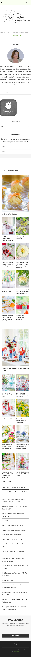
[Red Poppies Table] (8, 408)
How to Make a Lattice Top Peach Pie (14, 487)
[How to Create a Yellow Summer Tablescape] (22, 408)
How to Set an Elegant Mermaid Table (7, 395)
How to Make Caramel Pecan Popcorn (14, 530)
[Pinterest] (26, 2)
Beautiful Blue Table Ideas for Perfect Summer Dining (22, 446)
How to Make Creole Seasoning (12, 539)
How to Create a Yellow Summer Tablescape (21, 420)
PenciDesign (16, 651)
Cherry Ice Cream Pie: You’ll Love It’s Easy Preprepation (7, 264)
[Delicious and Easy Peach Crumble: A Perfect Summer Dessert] (8, 304)
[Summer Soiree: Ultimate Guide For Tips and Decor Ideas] (8, 434)
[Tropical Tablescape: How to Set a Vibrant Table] (22, 461)
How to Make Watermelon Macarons (20, 317)
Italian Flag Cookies (8, 580)
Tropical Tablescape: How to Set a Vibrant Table (22, 473)
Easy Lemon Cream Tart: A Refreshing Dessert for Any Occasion (22, 265)
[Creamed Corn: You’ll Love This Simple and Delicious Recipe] (22, 279)
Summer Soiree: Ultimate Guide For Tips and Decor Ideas (8, 447)
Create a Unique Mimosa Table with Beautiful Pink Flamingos (7, 474)
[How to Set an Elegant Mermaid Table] (8, 382)
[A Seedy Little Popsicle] (22, 226)
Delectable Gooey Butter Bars (11, 535)
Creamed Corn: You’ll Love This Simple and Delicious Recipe (22, 291)
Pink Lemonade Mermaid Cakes (6, 290)
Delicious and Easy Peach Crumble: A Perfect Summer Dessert (7, 318)
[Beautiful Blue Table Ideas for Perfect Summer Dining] (22, 434)
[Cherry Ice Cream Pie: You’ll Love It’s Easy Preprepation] (8, 251)
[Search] (29, 2)
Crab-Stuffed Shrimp (9, 214)
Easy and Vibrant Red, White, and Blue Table (15, 369)
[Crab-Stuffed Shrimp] (15, 193)
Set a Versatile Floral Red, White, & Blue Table (22, 395)
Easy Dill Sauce (6, 521)
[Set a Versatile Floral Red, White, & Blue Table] (22, 382)
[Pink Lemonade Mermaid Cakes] (8, 279)
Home (1, 32)
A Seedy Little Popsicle (20, 237)
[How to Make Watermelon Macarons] (22, 304)
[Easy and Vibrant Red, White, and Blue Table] (15, 348)
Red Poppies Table (7, 419)
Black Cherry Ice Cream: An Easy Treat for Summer (7, 238)
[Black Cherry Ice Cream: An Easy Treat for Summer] (8, 226)
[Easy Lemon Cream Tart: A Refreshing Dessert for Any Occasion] (22, 251)
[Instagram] (25, 2)
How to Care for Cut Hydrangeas (12, 525)
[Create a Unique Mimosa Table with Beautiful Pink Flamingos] (8, 461)
